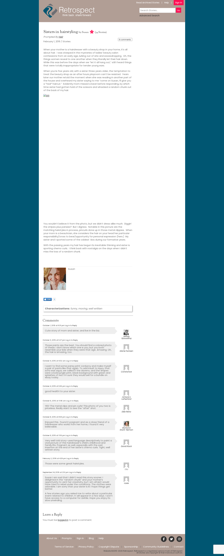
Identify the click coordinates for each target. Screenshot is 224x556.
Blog (91, 538)
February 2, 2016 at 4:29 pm (54, 458)
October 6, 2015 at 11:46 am (54, 401)
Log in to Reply (71, 325)
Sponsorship (131, 546)
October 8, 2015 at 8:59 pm (54, 417)
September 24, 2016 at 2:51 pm (55, 472)
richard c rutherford (126, 398)
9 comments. (125, 39)
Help (166, 3)
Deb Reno (126, 411)
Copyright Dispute (109, 546)
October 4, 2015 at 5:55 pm (54, 386)
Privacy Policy (86, 546)
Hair (61, 36)
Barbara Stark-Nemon (126, 428)
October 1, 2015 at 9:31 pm (53, 325)
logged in (63, 520)
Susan (85, 32)
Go (178, 10)
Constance (126, 371)
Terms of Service (64, 546)
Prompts (67, 538)
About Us (51, 538)
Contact (179, 546)
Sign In (178, 2)
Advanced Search (149, 15)
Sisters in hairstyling (61, 32)
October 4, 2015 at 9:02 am (54, 361)
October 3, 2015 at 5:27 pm (54, 340)
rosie (126, 483)
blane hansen (126, 351)
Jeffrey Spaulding (126, 337)
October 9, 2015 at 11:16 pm (54, 435)
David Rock (126, 446)
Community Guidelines (156, 546)
